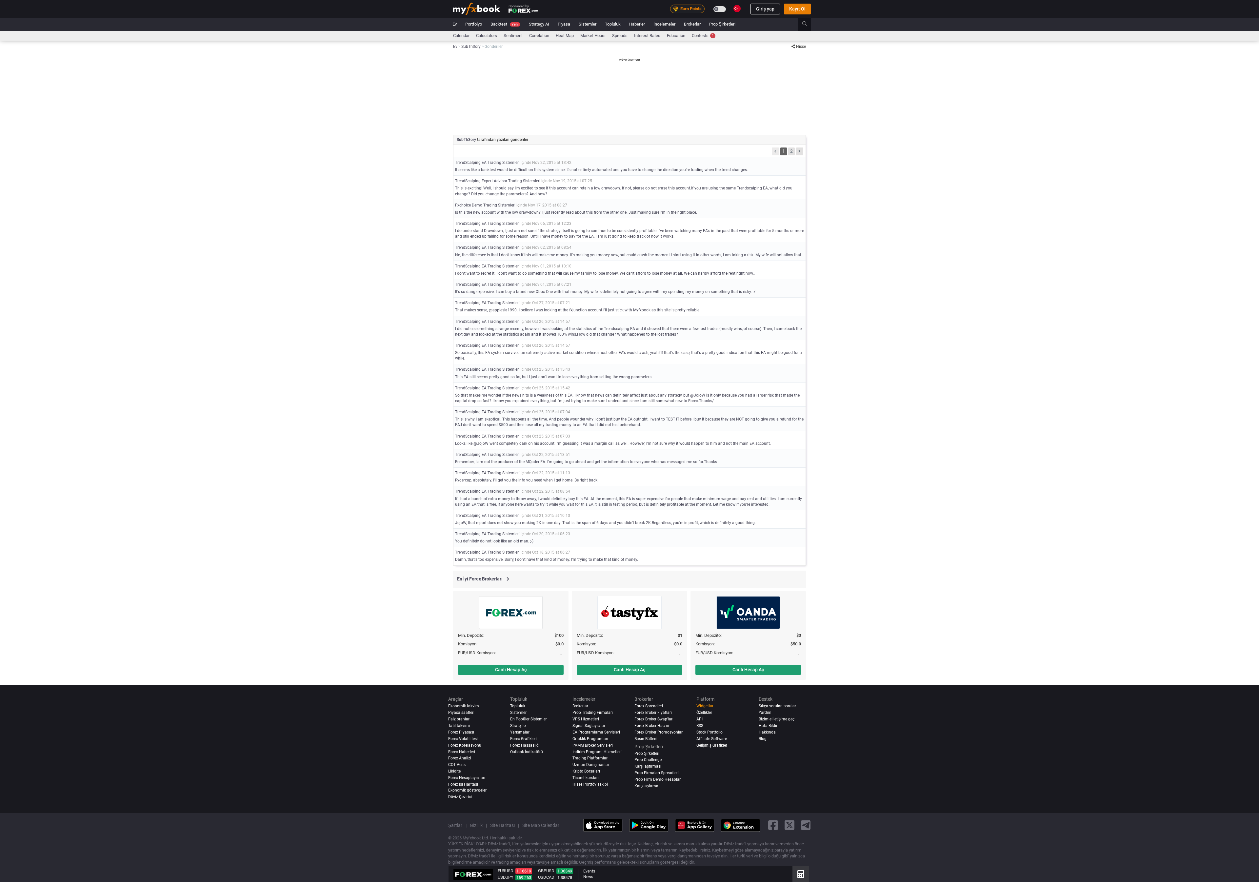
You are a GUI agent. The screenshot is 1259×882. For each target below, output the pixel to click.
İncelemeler (664, 24)
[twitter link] (789, 825)
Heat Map (565, 35)
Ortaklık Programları (590, 738)
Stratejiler (518, 725)
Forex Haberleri (461, 752)
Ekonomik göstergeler (467, 790)
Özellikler (704, 712)
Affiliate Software (711, 738)
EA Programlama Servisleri (596, 732)
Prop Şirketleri (722, 24)
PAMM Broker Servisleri (592, 745)
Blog (763, 738)
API (699, 719)
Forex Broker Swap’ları (653, 719)
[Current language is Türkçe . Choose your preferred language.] (737, 8)
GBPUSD (546, 870)
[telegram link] (806, 825)
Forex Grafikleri (523, 738)
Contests (703, 35)
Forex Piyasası (461, 732)
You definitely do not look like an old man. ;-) (494, 541)
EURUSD (505, 870)
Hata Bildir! (768, 725)
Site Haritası (502, 825)
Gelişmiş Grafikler (711, 745)
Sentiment (513, 35)
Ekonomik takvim (463, 706)
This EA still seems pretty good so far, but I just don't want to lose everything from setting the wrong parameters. (553, 377)
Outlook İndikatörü (526, 752)
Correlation (539, 35)
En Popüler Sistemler (528, 719)
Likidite (454, 771)
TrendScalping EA (471, 162)
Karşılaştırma (646, 786)
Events (589, 871)
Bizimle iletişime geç (776, 719)
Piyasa (564, 24)
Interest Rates (647, 35)
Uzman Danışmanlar (590, 765)
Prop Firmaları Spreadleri (656, 773)
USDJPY (505, 877)
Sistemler (587, 24)
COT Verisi (457, 765)
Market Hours (593, 35)
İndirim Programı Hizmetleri (597, 752)
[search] (808, 24)
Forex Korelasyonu (464, 745)
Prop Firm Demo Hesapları (658, 779)
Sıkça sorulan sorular (777, 706)
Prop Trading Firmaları (592, 712)
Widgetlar (704, 706)
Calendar (461, 35)
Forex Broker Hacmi (651, 725)
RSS (699, 725)
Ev (454, 24)
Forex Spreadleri (648, 706)
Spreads (620, 35)
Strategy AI (539, 24)
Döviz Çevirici (460, 796)
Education (676, 35)
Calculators (486, 35)
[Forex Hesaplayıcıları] (800, 874)
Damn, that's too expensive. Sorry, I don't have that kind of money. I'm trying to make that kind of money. (546, 559)
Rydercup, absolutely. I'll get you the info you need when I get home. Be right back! (526, 480)
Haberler (637, 24)
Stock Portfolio (709, 732)
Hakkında (767, 732)
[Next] (799, 151)
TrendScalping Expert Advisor (481, 181)
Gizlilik (476, 825)
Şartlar (455, 825)
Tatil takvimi (459, 725)
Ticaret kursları (585, 778)
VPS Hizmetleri (585, 719)
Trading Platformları (590, 758)
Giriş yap (765, 8)
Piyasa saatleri (461, 712)
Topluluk (613, 24)
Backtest (504, 24)
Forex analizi (459, 758)
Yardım (765, 712)
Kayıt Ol (797, 8)
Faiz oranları (459, 719)
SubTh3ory (467, 139)
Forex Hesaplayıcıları (466, 778)
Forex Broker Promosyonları (659, 732)
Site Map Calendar (540, 825)
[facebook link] (773, 825)
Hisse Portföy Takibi (590, 784)
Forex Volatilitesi (463, 738)
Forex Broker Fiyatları (653, 712)
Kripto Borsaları (586, 771)
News (588, 876)
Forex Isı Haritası (463, 784)
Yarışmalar (520, 732)
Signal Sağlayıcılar (588, 725)
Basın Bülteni (645, 738)
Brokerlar (692, 24)
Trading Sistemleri (504, 162)
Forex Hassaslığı (525, 745)
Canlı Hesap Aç (511, 669)
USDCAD (546, 877)
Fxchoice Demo (468, 205)
